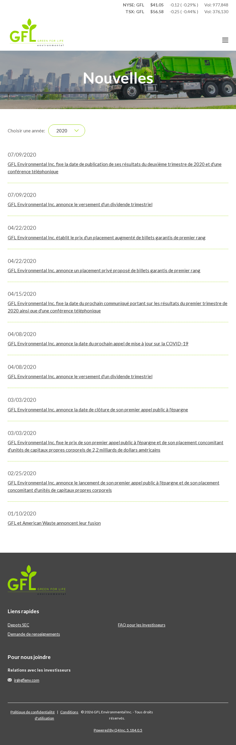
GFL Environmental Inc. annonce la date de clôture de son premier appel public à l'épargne (98, 409)
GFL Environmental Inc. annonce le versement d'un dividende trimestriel (80, 204)
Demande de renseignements (34, 634)
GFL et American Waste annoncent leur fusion (54, 523)
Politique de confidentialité (32, 712)
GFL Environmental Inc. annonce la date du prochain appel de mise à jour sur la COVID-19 (98, 343)
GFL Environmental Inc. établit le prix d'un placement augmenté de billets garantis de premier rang (107, 237)
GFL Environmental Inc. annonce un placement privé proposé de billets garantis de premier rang (104, 270)
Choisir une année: (26, 130)
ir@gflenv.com (26, 680)
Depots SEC (18, 624)
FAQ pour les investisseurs (141, 624)
